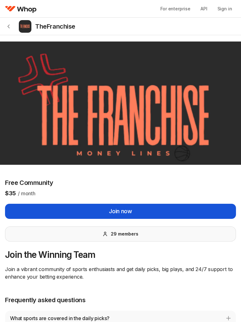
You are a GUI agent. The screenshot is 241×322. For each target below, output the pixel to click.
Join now (120, 211)
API (204, 8)
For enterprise (175, 8)
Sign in (224, 8)
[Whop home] (21, 9)
